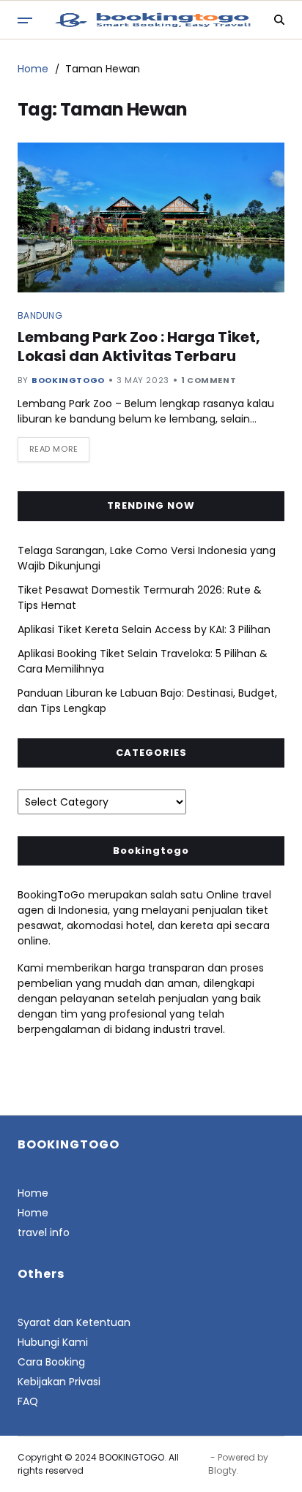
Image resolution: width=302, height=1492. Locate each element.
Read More (53, 449)
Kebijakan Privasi (59, 1381)
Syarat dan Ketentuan (74, 1322)
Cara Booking (51, 1362)
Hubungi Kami (53, 1342)
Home (33, 1193)
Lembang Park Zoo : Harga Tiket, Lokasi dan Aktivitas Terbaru (139, 346)
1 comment (208, 380)
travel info (44, 1232)
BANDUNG (40, 315)
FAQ (28, 1401)
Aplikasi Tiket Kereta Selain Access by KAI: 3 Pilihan (144, 629)
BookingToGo (68, 380)
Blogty (222, 1470)
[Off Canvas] (25, 20)
